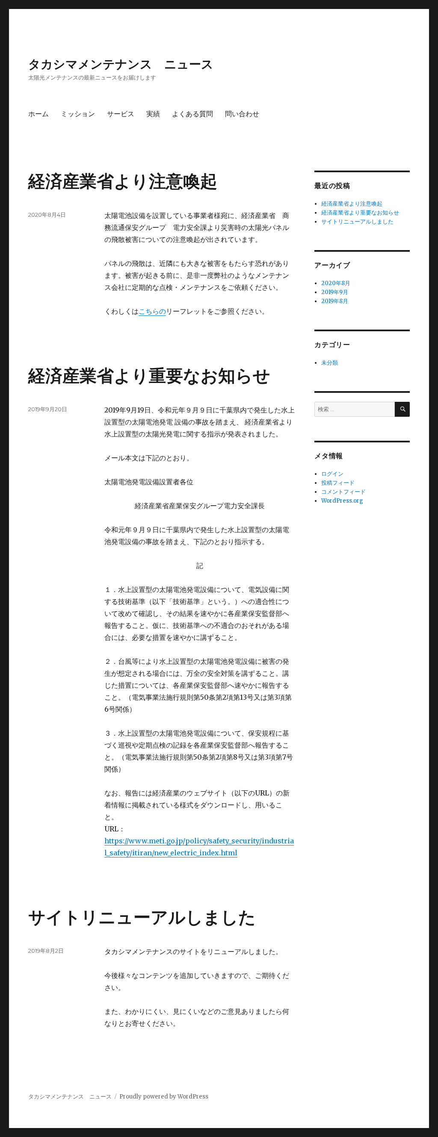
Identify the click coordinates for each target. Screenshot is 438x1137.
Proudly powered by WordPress (163, 1096)
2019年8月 (334, 301)
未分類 (329, 362)
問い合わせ (242, 114)
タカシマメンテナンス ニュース (120, 64)
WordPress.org (342, 500)
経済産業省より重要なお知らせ (149, 375)
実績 (153, 114)
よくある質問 (192, 114)
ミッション (78, 114)
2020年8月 (335, 283)
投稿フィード (338, 482)
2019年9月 (334, 292)
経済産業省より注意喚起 (122, 181)
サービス (120, 114)
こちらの (152, 311)
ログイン (332, 473)
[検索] (402, 409)
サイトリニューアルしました (142, 917)
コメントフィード (343, 491)
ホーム (38, 114)
